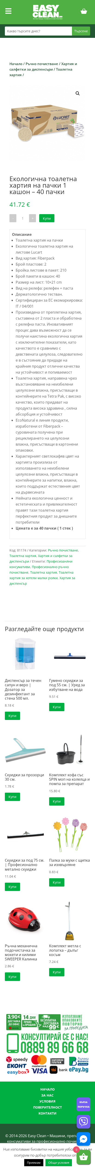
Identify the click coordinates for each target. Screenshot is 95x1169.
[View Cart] (84, 12)
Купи (47, 218)
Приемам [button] (34, 1162)
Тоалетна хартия (22, 556)
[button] (78, 93)
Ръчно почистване (42, 63)
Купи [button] (12, 715)
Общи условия (58, 1162)
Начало (15, 63)
